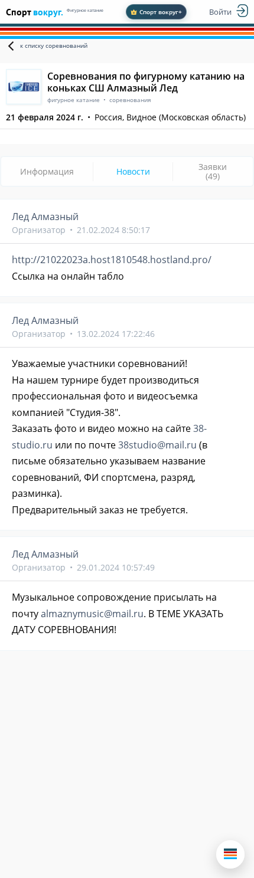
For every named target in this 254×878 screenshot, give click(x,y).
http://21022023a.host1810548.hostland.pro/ (111, 259)
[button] (230, 854)
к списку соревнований (53, 45)
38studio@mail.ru (157, 444)
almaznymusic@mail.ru (92, 613)
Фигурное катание (85, 10)
